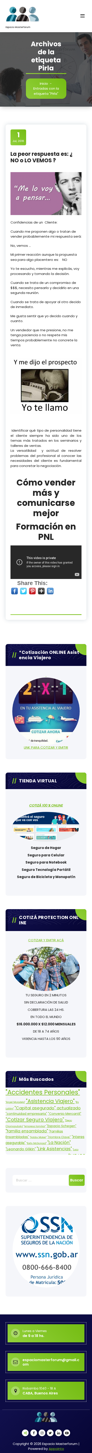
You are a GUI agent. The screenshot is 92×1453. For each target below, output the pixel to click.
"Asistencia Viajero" (50, 1101)
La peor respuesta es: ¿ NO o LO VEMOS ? (41, 157)
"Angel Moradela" (15, 1102)
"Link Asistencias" (54, 1149)
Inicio (44, 83)
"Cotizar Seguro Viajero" (35, 1119)
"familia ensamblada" (27, 1131)
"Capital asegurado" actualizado (48, 1108)
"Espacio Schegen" (61, 1126)
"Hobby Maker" (38, 1137)
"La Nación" (59, 1143)
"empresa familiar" (35, 1126)
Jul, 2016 (18, 137)
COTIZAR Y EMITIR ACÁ (46, 940)
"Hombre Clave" (59, 1137)
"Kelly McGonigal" (36, 1143)
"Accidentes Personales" (43, 1092)
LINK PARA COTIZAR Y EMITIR (46, 747)
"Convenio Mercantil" (64, 1113)
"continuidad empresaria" (26, 1113)
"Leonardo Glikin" (21, 1149)
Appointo (56, 1448)
